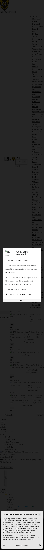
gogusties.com (24, 260)
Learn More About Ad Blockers (19, 294)
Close (22, 301)
